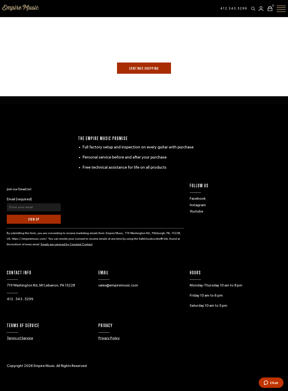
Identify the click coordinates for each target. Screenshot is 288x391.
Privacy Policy (109, 338)
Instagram (198, 205)
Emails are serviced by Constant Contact (66, 244)
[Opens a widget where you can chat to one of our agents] (271, 383)
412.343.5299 (234, 8)
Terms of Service (20, 338)
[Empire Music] (20, 8)
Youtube (196, 211)
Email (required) (19, 199)
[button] (269, 8)
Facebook (198, 199)
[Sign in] (261, 8)
